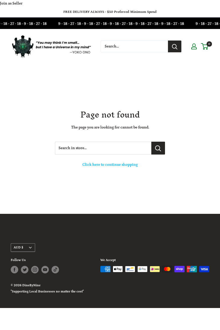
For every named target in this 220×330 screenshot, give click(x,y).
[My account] (194, 46)
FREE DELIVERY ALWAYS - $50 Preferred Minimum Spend (110, 12)
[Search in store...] (158, 148)
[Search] (174, 46)
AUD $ (18, 247)
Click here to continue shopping (110, 165)
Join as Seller (11, 3)
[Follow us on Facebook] (14, 269)
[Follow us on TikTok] (55, 269)
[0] (204, 46)
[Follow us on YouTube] (45, 269)
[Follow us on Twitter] (24, 269)
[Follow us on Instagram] (35, 269)
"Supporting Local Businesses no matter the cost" (47, 291)
